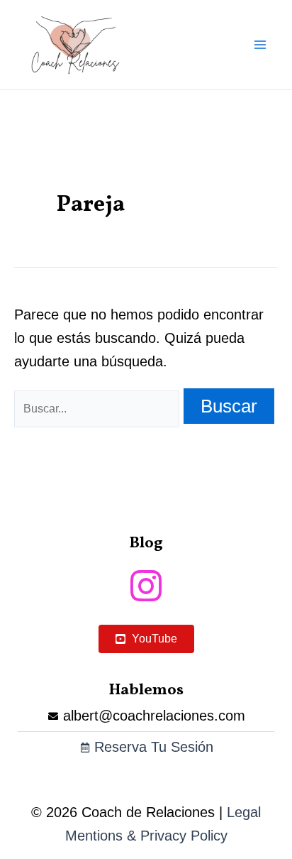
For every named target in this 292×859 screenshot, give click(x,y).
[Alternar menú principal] (260, 44)
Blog (146, 543)
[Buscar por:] (99, 407)
